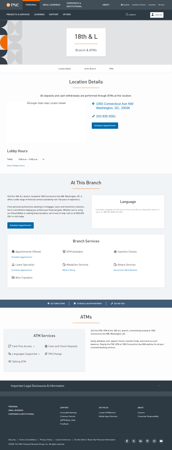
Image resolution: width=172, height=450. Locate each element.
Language (128, 201)
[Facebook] (127, 441)
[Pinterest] (147, 441)
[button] (18, 14)
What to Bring (68, 270)
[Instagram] (154, 441)
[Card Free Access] (34, 346)
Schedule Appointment (105, 125)
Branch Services (86, 241)
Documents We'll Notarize (125, 270)
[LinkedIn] (140, 441)
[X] (133, 441)
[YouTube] (161, 441)
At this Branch (90, 68)
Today (9, 159)
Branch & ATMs (86, 50)
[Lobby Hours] (43, 159)
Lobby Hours (17, 151)
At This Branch (86, 182)
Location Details (64, 68)
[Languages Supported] (39, 354)
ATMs (111, 68)
